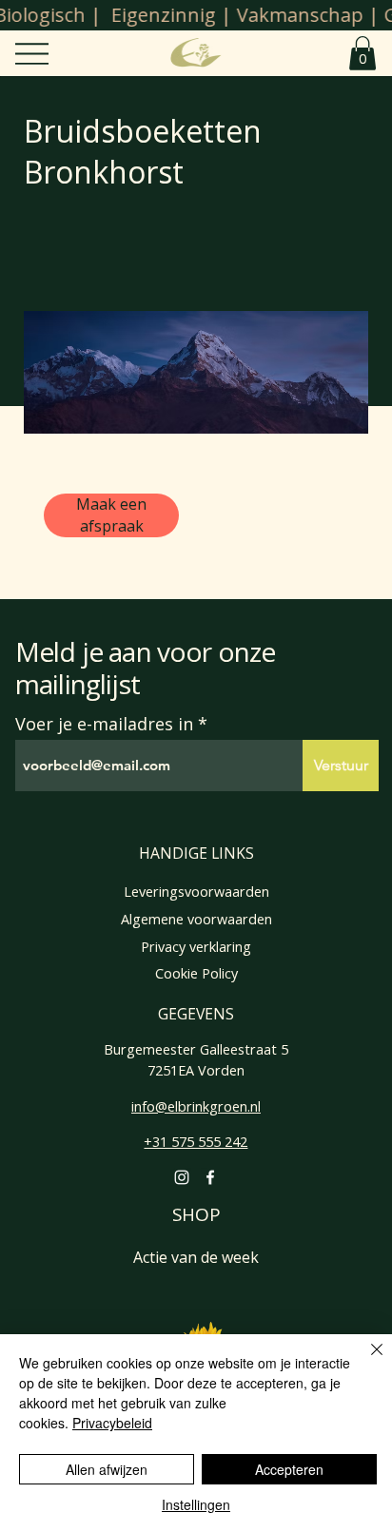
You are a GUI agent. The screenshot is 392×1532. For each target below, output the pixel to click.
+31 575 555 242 (195, 1142)
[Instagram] (181, 1177)
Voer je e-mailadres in (104, 723)
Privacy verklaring (196, 947)
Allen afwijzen (106, 1469)
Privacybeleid (112, 1422)
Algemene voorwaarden (196, 919)
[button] (362, 53)
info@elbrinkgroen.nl (196, 1106)
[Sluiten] (365, 1361)
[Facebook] (210, 1177)
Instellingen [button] (196, 1504)
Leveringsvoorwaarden (196, 891)
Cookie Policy (196, 973)
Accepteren (289, 1469)
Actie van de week (196, 1257)
